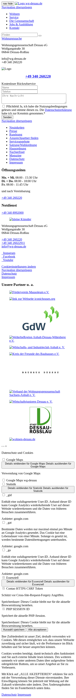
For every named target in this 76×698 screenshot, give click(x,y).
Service (14, 17)
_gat (8, 522)
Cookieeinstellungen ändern (19, 266)
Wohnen (14, 14)
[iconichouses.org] (32, 298)
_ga (8, 550)
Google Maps (14, 459)
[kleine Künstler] (20, 219)
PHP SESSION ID (18, 609)
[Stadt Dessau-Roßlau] (40, 432)
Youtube (7, 260)
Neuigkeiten (16, 127)
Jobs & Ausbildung (21, 24)
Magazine (15, 155)
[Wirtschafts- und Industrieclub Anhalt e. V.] (37, 347)
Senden (7, 117)
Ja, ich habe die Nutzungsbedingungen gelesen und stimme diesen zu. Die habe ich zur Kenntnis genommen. (37, 110)
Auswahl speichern (13, 629)
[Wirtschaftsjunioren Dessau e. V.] (30, 401)
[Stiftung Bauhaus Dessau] (40, 385)
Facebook (8, 256)
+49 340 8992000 (13, 212)
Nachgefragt (17, 152)
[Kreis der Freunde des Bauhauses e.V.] (34, 353)
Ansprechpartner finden (23, 138)
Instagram (8, 253)
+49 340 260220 (38, 76)
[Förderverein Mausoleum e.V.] (29, 292)
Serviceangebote (19, 141)
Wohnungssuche (12, 38)
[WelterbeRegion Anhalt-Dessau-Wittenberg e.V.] (38, 340)
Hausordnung (17, 148)
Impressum (16, 162)
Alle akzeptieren (37, 629)
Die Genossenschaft (21, 20)
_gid (9, 495)
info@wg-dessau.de (14, 246)
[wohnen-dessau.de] (22, 439)
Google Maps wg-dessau (21, 480)
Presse (13, 131)
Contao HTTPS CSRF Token (24, 588)
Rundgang (15, 134)
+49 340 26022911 (13, 243)
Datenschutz (17, 159)
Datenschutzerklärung (58, 110)
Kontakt (14, 27)
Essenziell (12, 577)
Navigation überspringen (17, 7)
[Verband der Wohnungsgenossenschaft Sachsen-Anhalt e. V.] (38, 395)
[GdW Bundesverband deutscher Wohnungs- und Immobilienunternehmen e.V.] (40, 330)
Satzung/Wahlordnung (23, 145)
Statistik (11, 484)
